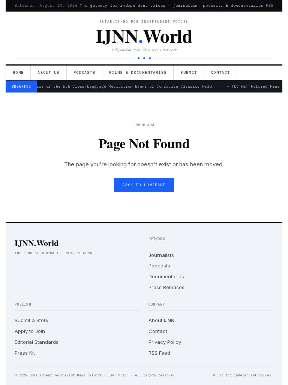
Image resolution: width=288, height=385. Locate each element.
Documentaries (166, 276)
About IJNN (161, 320)
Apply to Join (30, 331)
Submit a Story (31, 320)
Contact (220, 72)
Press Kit (25, 353)
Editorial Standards (36, 342)
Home (18, 72)
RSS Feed (159, 353)
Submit (188, 72)
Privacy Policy (164, 342)
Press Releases (166, 287)
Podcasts (84, 72)
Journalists (161, 255)
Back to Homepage (143, 184)
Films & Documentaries (137, 72)
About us (48, 72)
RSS (269, 5)
